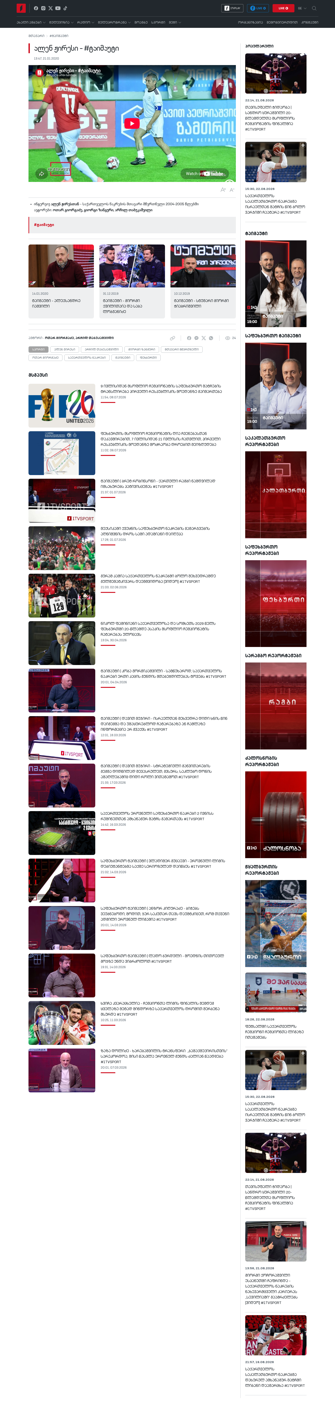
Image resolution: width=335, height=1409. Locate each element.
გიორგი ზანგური (141, 349)
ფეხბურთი (148, 358)
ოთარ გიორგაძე (45, 358)
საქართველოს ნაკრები (87, 358)
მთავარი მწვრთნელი (182, 349)
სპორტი (38, 349)
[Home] (21, 8)
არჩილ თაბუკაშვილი (102, 349)
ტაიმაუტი (122, 358)
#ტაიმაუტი (58, 36)
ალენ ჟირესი (64, 349)
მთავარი (36, 36)
